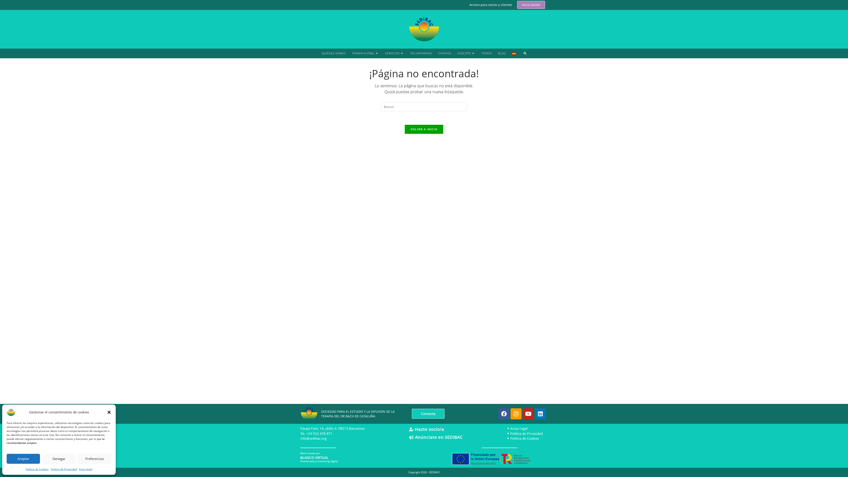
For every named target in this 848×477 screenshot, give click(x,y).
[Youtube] (528, 413)
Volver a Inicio (424, 129)
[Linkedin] (540, 413)
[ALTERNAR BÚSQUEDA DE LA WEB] (525, 53)
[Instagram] (516, 413)
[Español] (514, 53)
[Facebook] (503, 413)
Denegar (59, 458)
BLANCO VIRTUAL (314, 457)
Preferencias (94, 458)
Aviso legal (85, 469)
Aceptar (23, 458)
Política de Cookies (37, 469)
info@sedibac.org (313, 438)
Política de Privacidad (64, 469)
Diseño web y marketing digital (319, 461)
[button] (109, 412)
